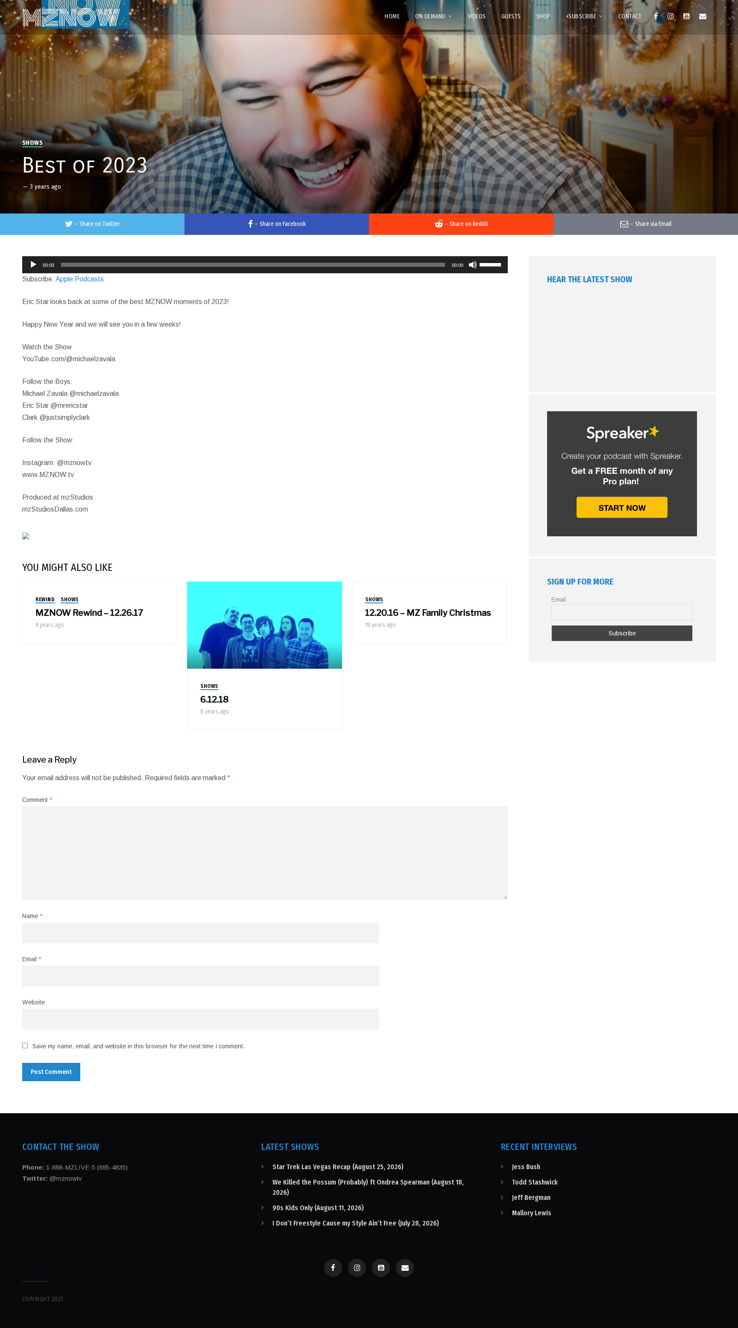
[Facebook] (656, 16)
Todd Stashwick (535, 1182)
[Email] (702, 16)
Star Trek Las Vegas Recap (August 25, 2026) (338, 1167)
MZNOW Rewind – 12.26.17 (89, 613)
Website (33, 1002)
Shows (32, 142)
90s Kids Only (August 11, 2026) (318, 1208)
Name (32, 916)
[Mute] (473, 264)
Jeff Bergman (531, 1197)
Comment (37, 799)
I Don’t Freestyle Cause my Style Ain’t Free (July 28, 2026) (355, 1223)
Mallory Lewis (531, 1213)
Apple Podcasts (80, 279)
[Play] (33, 264)
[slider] (492, 264)
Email (31, 959)
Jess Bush (526, 1167)
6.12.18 (214, 699)
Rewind (45, 600)
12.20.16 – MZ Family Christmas (428, 613)
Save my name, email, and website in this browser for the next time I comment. (138, 1046)
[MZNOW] (71, 17)
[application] (265, 264)
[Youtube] (686, 16)
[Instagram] (671, 16)
